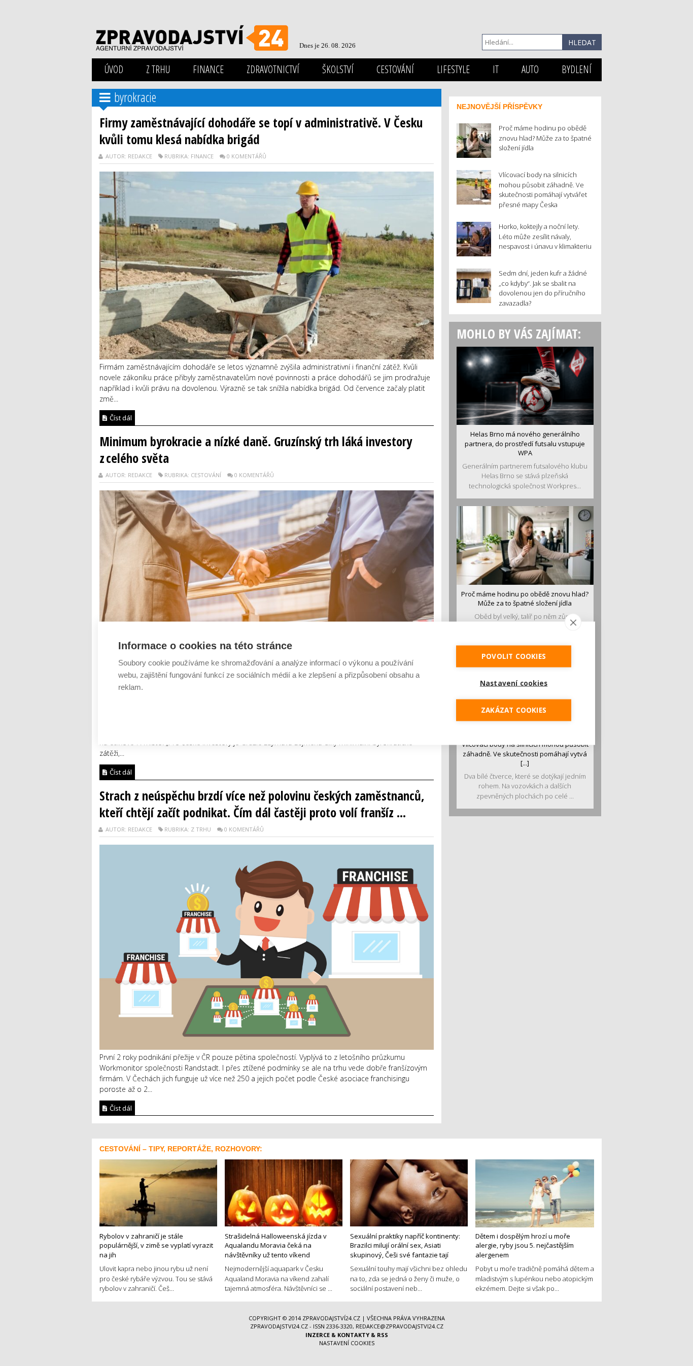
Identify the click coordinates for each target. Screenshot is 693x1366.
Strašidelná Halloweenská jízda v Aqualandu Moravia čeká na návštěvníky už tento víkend (276, 1245)
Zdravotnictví (273, 69)
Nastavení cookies (346, 1343)
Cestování (395, 69)
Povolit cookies (513, 655)
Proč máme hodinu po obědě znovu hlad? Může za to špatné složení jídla (524, 598)
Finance (208, 69)
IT (496, 69)
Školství (338, 69)
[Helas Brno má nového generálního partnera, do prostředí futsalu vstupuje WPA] (525, 385)
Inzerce (317, 1335)
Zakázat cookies (513, 709)
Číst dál (120, 417)
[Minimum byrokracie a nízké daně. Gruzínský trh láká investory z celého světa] (266, 601)
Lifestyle (453, 69)
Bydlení (577, 69)
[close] (573, 621)
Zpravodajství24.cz (331, 1318)
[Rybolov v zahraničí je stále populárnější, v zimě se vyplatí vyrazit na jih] (158, 1192)
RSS (382, 1335)
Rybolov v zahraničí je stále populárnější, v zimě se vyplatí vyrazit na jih (156, 1245)
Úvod (114, 69)
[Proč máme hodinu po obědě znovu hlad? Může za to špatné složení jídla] (525, 545)
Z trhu (158, 69)
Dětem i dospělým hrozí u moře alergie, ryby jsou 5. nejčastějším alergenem (524, 1245)
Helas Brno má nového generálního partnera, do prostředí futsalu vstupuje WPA (525, 443)
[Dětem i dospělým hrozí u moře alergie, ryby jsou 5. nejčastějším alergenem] (534, 1192)
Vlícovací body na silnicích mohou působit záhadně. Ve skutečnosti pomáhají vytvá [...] (525, 754)
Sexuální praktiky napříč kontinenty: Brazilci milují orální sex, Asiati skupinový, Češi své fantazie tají (405, 1245)
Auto (530, 69)
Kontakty (353, 1335)
